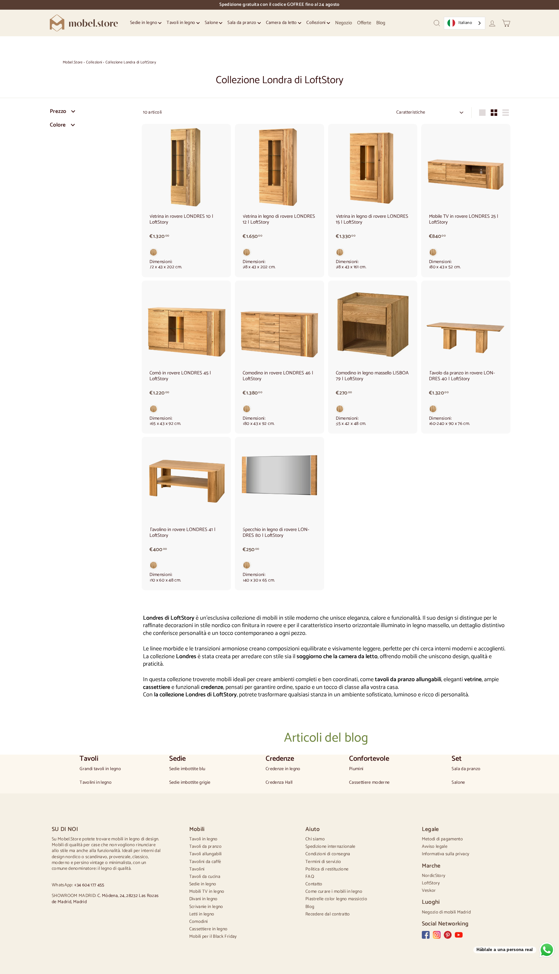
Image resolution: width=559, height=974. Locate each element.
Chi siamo (315, 839)
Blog (380, 23)
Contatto (314, 884)
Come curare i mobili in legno (333, 891)
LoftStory (431, 883)
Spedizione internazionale (330, 846)
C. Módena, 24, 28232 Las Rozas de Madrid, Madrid (105, 898)
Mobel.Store (73, 62)
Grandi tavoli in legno (100, 769)
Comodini (198, 921)
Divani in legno (203, 899)
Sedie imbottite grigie (190, 783)
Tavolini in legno (96, 783)
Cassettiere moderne (369, 783)
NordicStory (433, 876)
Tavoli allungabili (205, 854)
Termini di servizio (323, 862)
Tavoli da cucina (205, 876)
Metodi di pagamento (442, 839)
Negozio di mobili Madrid (446, 912)
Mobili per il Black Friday (213, 936)
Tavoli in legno (181, 23)
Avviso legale (435, 846)
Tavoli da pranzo (205, 846)
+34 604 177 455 (89, 885)
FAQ (309, 876)
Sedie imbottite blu (187, 769)
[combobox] (464, 23)
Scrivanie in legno (206, 907)
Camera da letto (282, 23)
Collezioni (316, 23)
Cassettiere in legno (208, 929)
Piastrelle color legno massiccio (336, 899)
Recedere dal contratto (327, 914)
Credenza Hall (279, 783)
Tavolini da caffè (205, 862)
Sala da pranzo (242, 23)
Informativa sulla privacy (445, 854)
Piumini (356, 769)
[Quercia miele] (186, 253)
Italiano (465, 22)
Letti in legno (201, 914)
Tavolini (197, 869)
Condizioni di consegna (327, 854)
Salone (212, 23)
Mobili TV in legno (207, 891)
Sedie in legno (144, 23)
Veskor (429, 890)
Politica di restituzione (326, 869)
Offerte (364, 23)
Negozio (343, 23)
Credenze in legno (283, 769)
